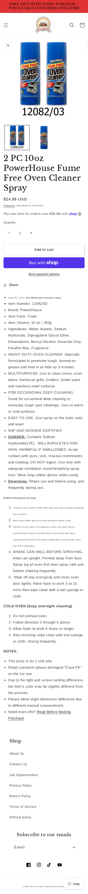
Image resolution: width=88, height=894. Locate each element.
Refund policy (20, 817)
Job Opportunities (23, 775)
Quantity (10, 222)
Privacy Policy (20, 785)
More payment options (44, 274)
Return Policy (20, 796)
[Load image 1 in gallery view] (17, 137)
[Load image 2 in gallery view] (44, 137)
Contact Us (18, 764)
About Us (16, 753)
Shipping (9, 205)
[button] (6, 25)
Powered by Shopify (55, 886)
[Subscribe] (73, 847)
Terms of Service (23, 806)
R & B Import (38, 886)
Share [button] (14, 285)
